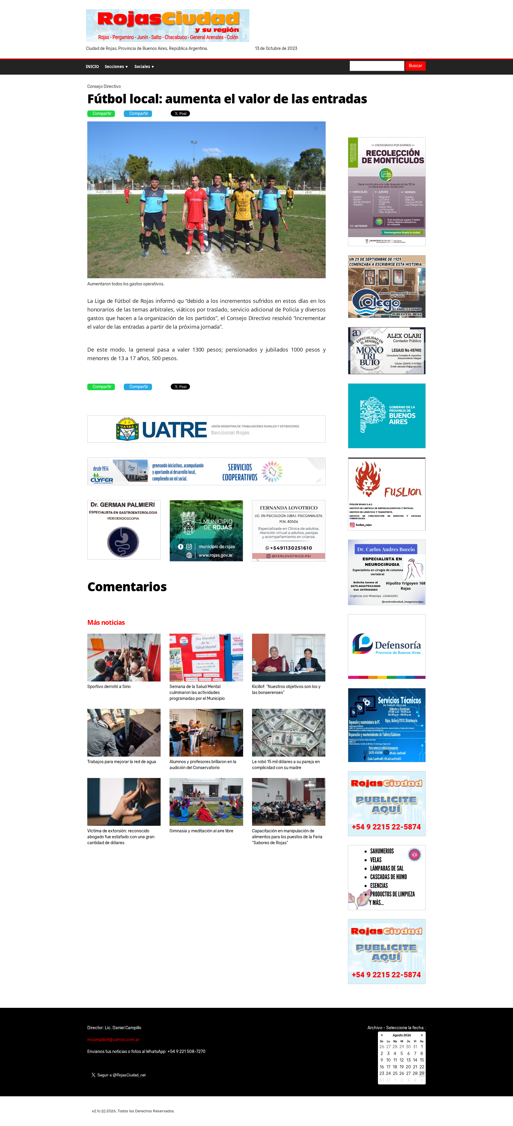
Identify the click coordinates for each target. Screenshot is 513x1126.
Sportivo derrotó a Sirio (109, 686)
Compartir (102, 113)
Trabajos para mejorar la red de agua (121, 761)
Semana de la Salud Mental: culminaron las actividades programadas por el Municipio (197, 692)
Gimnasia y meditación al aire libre (201, 831)
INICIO (92, 66)
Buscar (415, 65)
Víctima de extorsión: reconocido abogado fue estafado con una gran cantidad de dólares (120, 836)
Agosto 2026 (402, 1035)
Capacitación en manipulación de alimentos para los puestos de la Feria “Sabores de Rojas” (287, 836)
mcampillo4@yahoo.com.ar (113, 1039)
